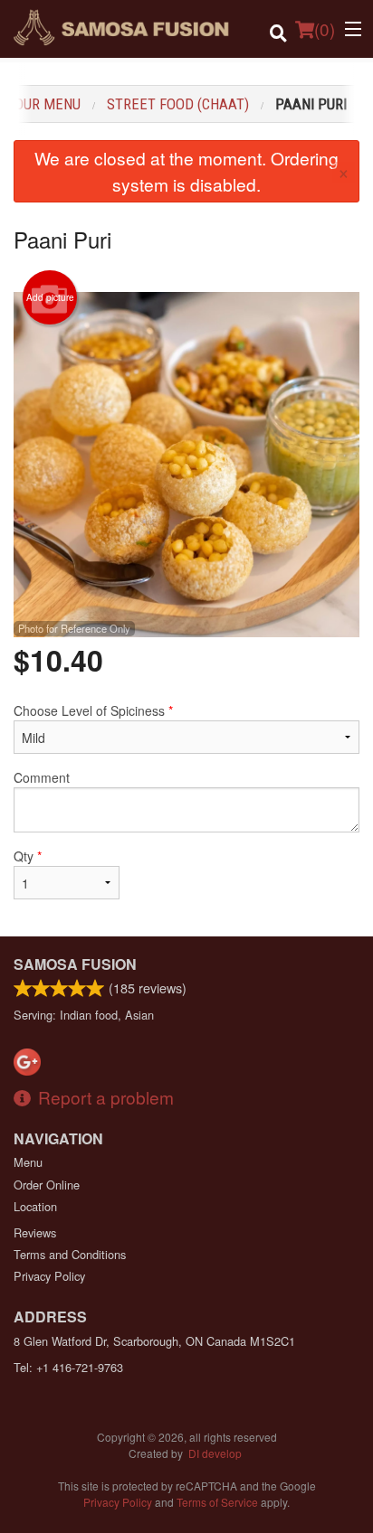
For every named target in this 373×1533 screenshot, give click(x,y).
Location (35, 1206)
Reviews (35, 1232)
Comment (42, 777)
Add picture (50, 297)
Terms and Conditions (70, 1254)
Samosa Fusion (75, 964)
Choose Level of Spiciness (93, 710)
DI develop (215, 1453)
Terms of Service (217, 1501)
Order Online (47, 1184)
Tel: (68, 1367)
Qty (28, 856)
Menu (28, 1162)
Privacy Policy (49, 1275)
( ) (324, 28)
